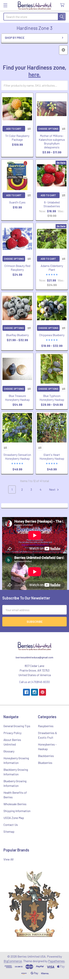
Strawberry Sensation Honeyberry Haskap (17, 456)
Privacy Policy (12, 733)
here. (34, 74)
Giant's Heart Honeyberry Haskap (51, 456)
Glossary (8, 751)
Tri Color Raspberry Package (17, 137)
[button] (63, 50)
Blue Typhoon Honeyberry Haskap (51, 397)
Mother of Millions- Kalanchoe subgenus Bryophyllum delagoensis (52, 141)
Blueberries (45, 762)
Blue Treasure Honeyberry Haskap (17, 397)
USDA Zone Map (13, 818)
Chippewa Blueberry (51, 335)
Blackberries (46, 756)
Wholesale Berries (14, 804)
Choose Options (48, 128)
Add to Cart (13, 128)
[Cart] (63, 5)
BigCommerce (13, 961)
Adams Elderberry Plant (52, 267)
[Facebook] (26, 692)
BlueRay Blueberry (17, 335)
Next (52, 489)
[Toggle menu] (5, 5)
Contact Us (10, 824)
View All (8, 859)
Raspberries (45, 726)
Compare (29, 129)
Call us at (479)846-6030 (34, 682)
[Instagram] (34, 692)
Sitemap (8, 831)
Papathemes (56, 961)
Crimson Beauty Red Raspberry (17, 267)
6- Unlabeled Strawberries (52, 204)
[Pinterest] (42, 692)
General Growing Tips (16, 726)
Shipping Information (16, 811)
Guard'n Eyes (17, 202)
